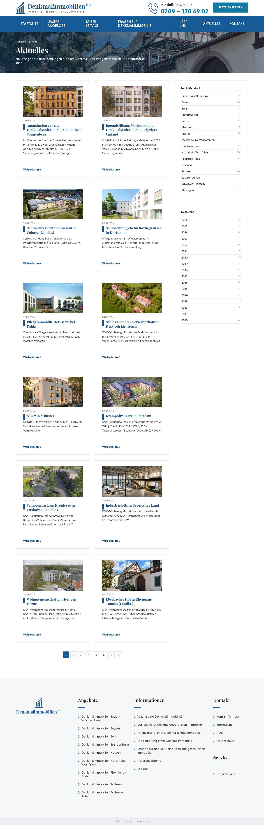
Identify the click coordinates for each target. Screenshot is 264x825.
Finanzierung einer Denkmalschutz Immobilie (169, 732)
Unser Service (225, 774)
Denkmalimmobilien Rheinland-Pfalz (103, 774)
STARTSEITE (29, 24)
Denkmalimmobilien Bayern (100, 728)
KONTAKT (236, 24)
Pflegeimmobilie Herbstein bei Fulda (51, 324)
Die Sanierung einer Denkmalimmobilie (164, 741)
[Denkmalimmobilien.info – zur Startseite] (39, 706)
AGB (219, 732)
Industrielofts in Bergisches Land (132, 505)
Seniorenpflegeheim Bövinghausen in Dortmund (134, 230)
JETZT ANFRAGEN (231, 7)
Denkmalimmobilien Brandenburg (105, 744)
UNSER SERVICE (92, 24)
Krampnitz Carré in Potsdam (128, 415)
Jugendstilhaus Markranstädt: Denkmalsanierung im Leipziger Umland (131, 129)
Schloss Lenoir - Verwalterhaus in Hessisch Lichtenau (133, 324)
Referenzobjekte (149, 760)
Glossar (142, 769)
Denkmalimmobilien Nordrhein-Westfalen (103, 762)
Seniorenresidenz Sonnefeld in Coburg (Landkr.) (51, 230)
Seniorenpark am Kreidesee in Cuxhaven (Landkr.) (51, 507)
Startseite (21, 41)
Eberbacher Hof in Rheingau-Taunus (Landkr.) (129, 601)
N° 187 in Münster (40, 415)
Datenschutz (225, 741)
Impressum (224, 724)
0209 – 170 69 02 (184, 11)
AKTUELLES (211, 24)
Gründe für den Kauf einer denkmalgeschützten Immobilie (171, 750)
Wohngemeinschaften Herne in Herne (51, 601)
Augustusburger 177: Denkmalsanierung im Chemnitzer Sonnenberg (54, 129)
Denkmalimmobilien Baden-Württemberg (101, 718)
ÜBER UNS (183, 24)
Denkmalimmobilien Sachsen (101, 784)
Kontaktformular (228, 716)
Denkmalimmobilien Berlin (99, 736)
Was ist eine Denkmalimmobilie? (159, 716)
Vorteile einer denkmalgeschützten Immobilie (169, 724)
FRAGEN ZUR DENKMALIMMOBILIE (134, 24)
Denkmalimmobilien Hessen (101, 752)
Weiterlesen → (32, 169)
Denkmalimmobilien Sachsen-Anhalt (102, 794)
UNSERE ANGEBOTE (56, 24)
